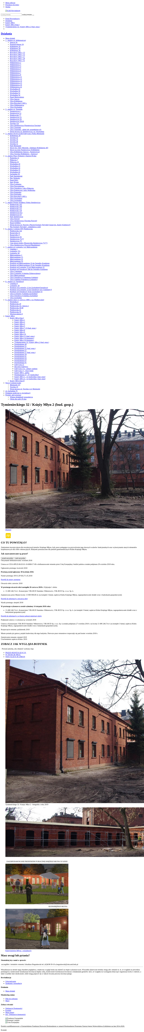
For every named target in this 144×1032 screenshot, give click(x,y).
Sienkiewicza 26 (16, 119)
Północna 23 (14, 162)
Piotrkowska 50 (15, 312)
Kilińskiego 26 (15, 46)
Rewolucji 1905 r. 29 (17, 59)
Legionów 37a (15, 251)
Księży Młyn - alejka (21, 373)
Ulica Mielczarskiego (17, 275)
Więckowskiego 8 (16, 314)
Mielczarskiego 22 (16, 259)
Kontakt (8, 1010)
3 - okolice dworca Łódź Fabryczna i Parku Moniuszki (24, 134)
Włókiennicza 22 (16, 87)
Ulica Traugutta (15, 127)
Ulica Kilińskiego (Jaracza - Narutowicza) (25, 152)
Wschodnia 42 (15, 172)
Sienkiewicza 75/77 (17, 239)
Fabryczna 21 (19, 365)
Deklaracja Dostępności (13, 1008)
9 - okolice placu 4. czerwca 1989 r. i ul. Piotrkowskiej (24, 300)
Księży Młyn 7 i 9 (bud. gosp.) (25, 328)
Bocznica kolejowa (21, 367)
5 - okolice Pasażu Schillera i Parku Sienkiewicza (22, 202)
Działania (8, 21)
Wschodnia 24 (15, 168)
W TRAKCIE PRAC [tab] (13, 655)
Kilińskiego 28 (15, 48)
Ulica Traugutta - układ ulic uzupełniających (25, 129)
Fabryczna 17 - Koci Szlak (23, 371)
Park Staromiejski (16, 176)
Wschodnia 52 (15, 93)
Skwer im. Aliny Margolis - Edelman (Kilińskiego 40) (29, 148)
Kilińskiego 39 (15, 136)
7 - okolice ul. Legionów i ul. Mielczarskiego (21, 247)
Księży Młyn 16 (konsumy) (24, 340)
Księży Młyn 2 (19, 322)
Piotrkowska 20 (15, 304)
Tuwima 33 (14, 138)
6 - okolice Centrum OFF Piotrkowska (19, 229)
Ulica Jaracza (14, 99)
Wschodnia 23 (15, 166)
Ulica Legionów (15, 184)
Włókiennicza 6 (15, 71)
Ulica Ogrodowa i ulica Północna (22, 188)
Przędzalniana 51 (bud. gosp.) (25, 348)
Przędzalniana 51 (20, 346)
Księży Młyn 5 (19, 326)
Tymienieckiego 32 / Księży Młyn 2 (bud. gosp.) (22, 27)
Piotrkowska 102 (16, 204)
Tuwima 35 (14, 140)
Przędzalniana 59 (20, 354)
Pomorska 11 (14, 158)
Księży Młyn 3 (19, 324)
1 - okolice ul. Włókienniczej (15, 40)
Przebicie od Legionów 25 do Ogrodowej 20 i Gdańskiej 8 (31, 290)
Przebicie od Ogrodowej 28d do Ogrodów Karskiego (29, 269)
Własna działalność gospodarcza (21, 397)
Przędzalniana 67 (20, 361)
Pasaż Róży (14, 180)
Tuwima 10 (14, 387)
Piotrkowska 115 (16, 209)
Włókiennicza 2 (15, 63)
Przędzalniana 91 (20, 363)
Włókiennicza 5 (15, 69)
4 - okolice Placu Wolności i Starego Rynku (20, 156)
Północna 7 (14, 160)
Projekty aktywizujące (13, 395)
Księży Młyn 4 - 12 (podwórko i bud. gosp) (29, 379)
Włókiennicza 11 (16, 77)
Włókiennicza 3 (15, 65)
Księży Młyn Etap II (17, 381)
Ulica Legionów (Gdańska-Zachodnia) (23, 294)
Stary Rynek (14, 182)
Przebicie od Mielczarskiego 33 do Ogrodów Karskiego (30, 263)
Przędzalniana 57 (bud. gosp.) (25, 352)
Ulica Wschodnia (16, 107)
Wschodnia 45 (15, 89)
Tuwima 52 (14, 144)
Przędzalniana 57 (20, 350)
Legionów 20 (14, 286)
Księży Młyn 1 (19, 320)
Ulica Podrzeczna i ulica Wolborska (22, 190)
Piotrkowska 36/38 (16, 308)
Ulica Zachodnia (16, 200)
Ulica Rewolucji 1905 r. (18, 103)
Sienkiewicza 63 (16, 215)
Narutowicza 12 (15, 113)
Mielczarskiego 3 (16, 255)
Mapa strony (9, 1012)
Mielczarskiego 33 (16, 261)
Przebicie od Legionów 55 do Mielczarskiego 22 (27, 267)
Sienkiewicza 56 (16, 237)
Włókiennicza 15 (16, 83)
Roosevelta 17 (15, 235)
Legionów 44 (14, 253)
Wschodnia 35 (15, 170)
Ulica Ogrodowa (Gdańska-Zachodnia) (24, 296)
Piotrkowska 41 (15, 310)
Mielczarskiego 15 (16, 257)
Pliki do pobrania (11, 999)
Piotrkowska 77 (15, 115)
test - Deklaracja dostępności (15, 1014)
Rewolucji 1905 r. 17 (17, 57)
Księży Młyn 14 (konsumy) (24, 338)
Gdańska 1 (14, 249)
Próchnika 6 (14, 302)
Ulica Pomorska (15, 192)
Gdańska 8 (14, 284)
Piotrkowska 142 (16, 231)
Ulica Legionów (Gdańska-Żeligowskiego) (25, 273)
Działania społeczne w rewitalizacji (17, 393)
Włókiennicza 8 (15, 75)
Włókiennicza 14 (16, 81)
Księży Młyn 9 (19, 332)
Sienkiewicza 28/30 (17, 121)
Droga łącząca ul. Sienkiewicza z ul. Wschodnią (27, 132)
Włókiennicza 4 (15, 67)
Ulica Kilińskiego (16, 101)
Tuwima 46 (14, 142)
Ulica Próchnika (15, 194)
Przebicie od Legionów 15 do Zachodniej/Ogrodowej (29, 288)
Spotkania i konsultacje (13, 983)
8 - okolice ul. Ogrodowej (14, 281)
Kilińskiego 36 (15, 50)
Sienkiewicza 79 (16, 241)
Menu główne (10, 3)
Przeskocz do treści (12, 5)
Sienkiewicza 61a (16, 213)
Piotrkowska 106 (16, 207)
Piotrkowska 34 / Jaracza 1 (19, 306)
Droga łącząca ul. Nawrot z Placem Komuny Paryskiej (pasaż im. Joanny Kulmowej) (40, 225)
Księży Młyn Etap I (12, 25)
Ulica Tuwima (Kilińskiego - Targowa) (24, 154)
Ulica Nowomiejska (17, 186)
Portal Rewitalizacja (12, 19)
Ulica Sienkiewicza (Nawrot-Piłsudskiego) (25, 245)
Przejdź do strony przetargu (10, 580)
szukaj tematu (27, 15)
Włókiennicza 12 (16, 79)
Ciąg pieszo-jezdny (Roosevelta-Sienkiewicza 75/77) (28, 243)
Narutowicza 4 (15, 111)
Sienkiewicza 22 (16, 117)
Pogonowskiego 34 (17, 44)
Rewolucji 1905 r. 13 (17, 52)
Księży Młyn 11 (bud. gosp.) (24, 336)
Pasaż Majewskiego (17, 97)
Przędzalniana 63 (20, 358)
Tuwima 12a (14, 123)
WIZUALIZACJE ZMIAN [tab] (15, 657)
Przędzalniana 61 (20, 356)
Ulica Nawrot (15, 219)
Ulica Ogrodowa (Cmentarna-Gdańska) (24, 277)
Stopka (7, 7)
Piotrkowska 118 (16, 211)
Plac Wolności (15, 178)
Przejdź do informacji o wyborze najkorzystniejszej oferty (21, 616)
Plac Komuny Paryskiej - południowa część (25, 227)
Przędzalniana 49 (20, 344)
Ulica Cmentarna (16, 271)
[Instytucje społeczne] (8, 538)
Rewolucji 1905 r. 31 (17, 61)
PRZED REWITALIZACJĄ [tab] (15, 653)
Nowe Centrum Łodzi (13, 383)
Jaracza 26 (13, 42)
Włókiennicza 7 (15, 73)
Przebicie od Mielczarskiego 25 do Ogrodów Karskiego (30, 265)
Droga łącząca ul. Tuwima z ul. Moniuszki (25, 389)
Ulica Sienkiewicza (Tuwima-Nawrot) (23, 221)
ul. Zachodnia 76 (11, 391)
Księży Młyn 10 (20, 334)
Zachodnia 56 (15, 174)
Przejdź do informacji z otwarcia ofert (14, 599)
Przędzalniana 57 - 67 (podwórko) (26, 375)
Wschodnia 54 (15, 95)
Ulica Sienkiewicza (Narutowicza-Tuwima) (25, 125)
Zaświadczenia (10, 981)
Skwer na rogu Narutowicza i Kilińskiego (24, 150)
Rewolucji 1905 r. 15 (17, 55)
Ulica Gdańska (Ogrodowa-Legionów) (24, 279)
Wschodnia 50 (15, 91)
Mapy (7, 1001)
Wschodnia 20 (15, 164)
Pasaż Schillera (15, 223)
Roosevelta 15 (15, 233)
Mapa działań (10, 38)
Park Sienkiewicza (16, 217)
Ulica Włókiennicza (17, 105)
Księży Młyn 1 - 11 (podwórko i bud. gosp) (29, 377)
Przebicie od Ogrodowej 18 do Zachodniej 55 (26, 292)
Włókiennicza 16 (16, 85)
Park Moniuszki (15, 146)
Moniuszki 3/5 (15, 385)
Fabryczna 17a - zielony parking (25, 369)
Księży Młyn (10, 23)
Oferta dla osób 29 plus (18, 399)
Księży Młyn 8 (19, 330)
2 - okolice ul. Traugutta (13, 109)
